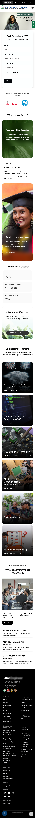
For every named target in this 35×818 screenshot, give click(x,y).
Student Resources (27, 699)
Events (5, 710)
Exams (23, 702)
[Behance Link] (9, 796)
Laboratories (7, 770)
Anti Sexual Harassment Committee (25, 744)
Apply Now (7, 803)
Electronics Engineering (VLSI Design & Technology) (9, 753)
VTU (22, 718)
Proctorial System (26, 704)
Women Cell (25, 756)
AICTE (23, 721)
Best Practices (25, 707)
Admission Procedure (9, 718)
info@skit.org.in (8, 785)
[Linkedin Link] (9, 792)
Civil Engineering (8, 762)
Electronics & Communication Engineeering (8, 736)
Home (5, 699)
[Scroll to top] (4, 813)
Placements (6, 707)
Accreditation (7, 713)
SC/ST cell (24, 754)
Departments (7, 704)
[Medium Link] (5, 792)
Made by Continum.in (17, 812)
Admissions (6, 716)
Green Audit (25, 710)
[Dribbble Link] (5, 796)
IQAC (23, 724)
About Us (6, 702)
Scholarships (7, 721)
